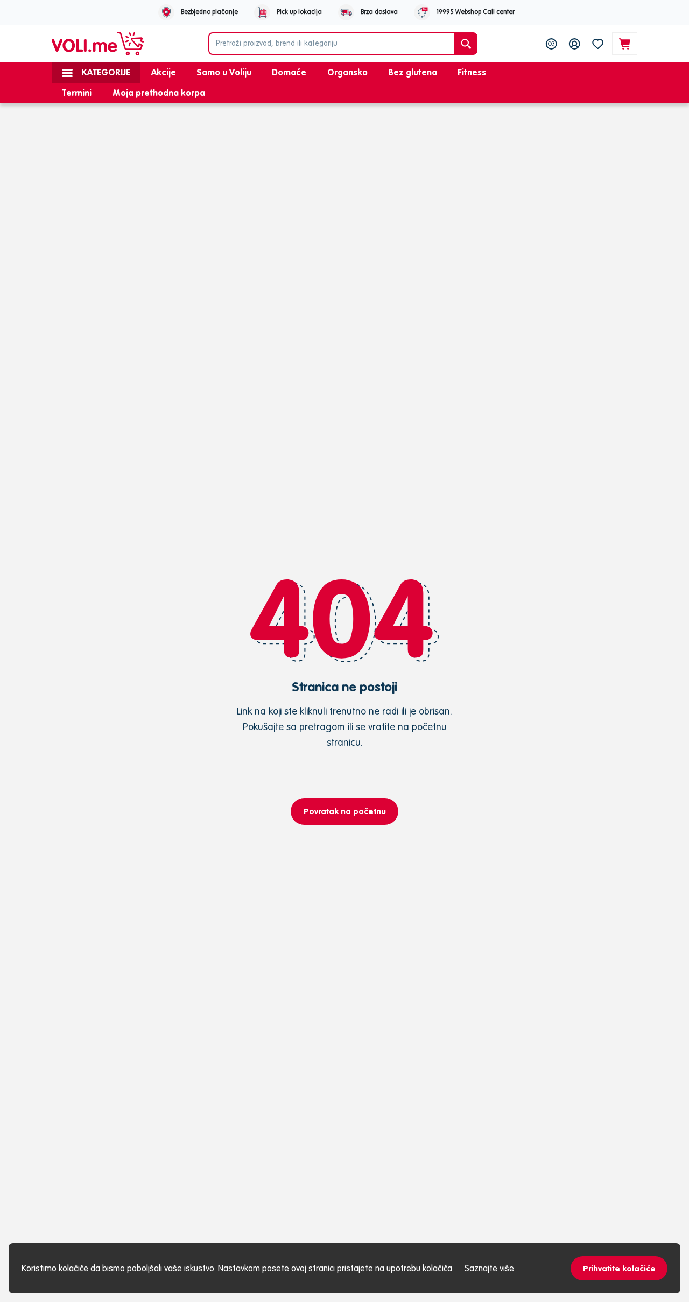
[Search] (465, 43)
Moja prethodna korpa (159, 92)
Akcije (163, 72)
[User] (574, 44)
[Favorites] (598, 44)
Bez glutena (412, 72)
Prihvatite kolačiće (619, 1268)
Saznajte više (489, 1268)
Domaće (289, 72)
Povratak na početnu (345, 811)
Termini (77, 92)
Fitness (472, 72)
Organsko (347, 72)
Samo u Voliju (223, 72)
